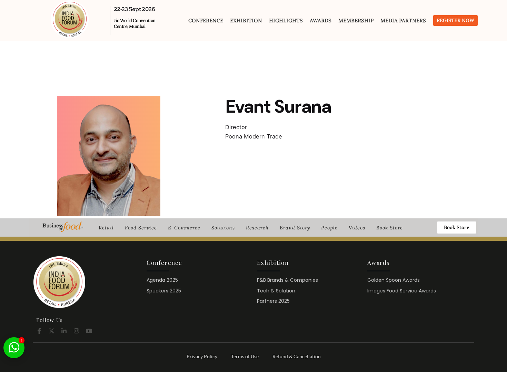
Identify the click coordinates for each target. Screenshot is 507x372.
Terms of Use (245, 356)
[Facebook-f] (39, 331)
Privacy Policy (202, 356)
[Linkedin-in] (64, 331)
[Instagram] (76, 331)
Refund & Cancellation (296, 356)
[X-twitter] (51, 331)
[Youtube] (89, 331)
